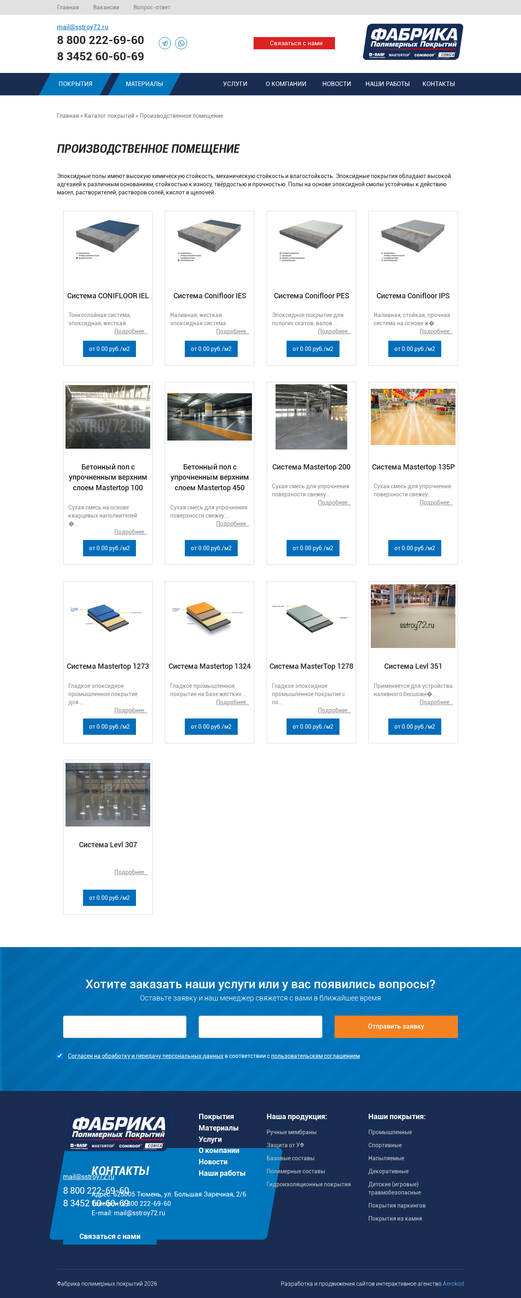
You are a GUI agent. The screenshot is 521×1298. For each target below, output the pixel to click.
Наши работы (388, 84)
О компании (286, 84)
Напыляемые (386, 1158)
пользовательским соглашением (315, 1056)
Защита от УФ (285, 1145)
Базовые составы (291, 1158)
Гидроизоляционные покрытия (309, 1184)
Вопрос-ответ (152, 7)
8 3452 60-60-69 (100, 56)
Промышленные (390, 1132)
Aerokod (453, 1283)
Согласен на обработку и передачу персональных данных (145, 1056)
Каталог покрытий (109, 115)
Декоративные (388, 1171)
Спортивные (385, 1145)
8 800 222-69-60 (100, 40)
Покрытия (75, 84)
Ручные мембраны (292, 1132)
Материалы (144, 84)
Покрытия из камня (395, 1218)
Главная (68, 7)
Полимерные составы (296, 1171)
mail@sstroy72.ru (82, 27)
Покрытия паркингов (397, 1205)
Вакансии (106, 7)
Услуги (235, 84)
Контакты (438, 84)
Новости (336, 84)
